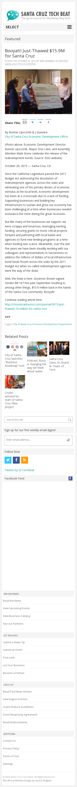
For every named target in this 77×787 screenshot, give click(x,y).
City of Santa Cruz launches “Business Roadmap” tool (14, 360)
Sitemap (8, 764)
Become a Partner (13, 673)
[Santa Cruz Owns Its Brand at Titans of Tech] (59, 348)
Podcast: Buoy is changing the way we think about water (36, 366)
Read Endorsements (15, 722)
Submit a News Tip (14, 642)
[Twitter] (8, 460)
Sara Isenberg (47, 61)
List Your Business (14, 665)
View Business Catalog (16, 616)
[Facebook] (16, 460)
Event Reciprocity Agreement (20, 714)
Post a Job (9, 657)
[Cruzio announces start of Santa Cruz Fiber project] (15, 382)
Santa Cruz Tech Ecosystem (20, 64)
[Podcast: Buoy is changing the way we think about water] (37, 348)
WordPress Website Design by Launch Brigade (27, 780)
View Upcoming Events (16, 608)
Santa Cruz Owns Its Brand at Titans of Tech (59, 364)
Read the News (12, 600)
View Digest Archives (15, 699)
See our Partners (13, 623)
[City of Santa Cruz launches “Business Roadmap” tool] (15, 346)
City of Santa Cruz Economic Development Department (42, 324)
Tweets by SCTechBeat (19, 470)
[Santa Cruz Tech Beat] (38, 15)
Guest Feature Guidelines (18, 707)
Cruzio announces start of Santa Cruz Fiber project (14, 400)
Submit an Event (12, 650)
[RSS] (24, 460)
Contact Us (9, 740)
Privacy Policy (11, 748)
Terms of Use (11, 756)
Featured (63, 61)
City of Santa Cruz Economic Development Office (36, 136)
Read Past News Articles (17, 691)
